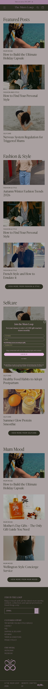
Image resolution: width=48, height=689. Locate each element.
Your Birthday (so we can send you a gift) (15, 342)
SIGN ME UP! (24, 354)
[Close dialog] (45, 322)
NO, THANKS (24, 358)
